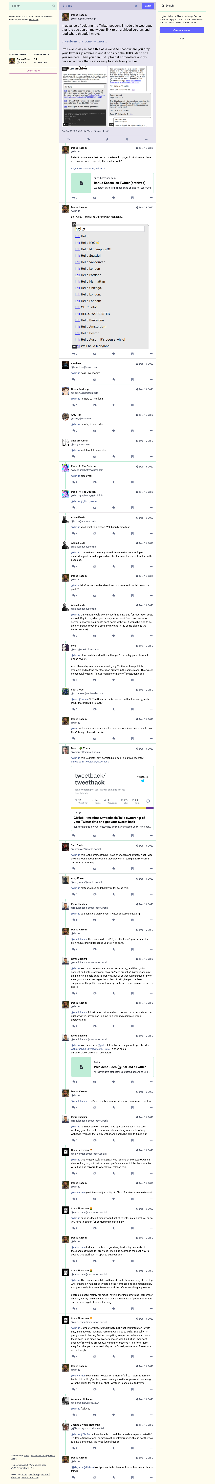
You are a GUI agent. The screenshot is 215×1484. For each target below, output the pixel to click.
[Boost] (88, 139)
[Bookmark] (127, 139)
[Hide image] (74, 224)
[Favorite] (107, 139)
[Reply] (69, 139)
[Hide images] (64, 69)
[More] (146, 139)
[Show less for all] (136, 6)
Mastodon (33, 19)
